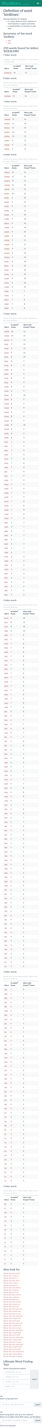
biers (6, 455)
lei (5, 1130)
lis (5, 1172)
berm (6, 618)
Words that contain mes (12, 1311)
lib (5, 1032)
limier (6, 270)
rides (6, 565)
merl (6, 788)
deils (6, 531)
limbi (6, 344)
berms (6, 340)
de (5, 1225)
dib (5, 1006)
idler (6, 523)
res (5, 1164)
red (5, 1108)
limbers (7, 128)
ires (5, 945)
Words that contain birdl (12, 1333)
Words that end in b (10, 1278)
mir (5, 1070)
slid (5, 907)
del (5, 1096)
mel (5, 1053)
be (5, 1204)
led (5, 1104)
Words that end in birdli (12, 1349)
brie (5, 720)
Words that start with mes (12, 1309)
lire (5, 919)
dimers (7, 257)
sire (5, 958)
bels (6, 728)
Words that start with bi (12, 1288)
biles (6, 450)
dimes (6, 416)
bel (5, 1024)
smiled (6, 249)
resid (6, 561)
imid (6, 690)
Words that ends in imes (12, 1328)
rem (5, 1057)
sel (5, 1155)
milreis (7, 145)
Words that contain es (11, 1297)
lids (5, 898)
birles (6, 261)
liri (5, 962)
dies (6, 860)
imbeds (7, 185)
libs (5, 745)
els (5, 1151)
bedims (7, 181)
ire (5, 1138)
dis (5, 1121)
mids (6, 707)
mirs (6, 818)
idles (6, 539)
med (6, 1011)
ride (5, 856)
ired (5, 852)
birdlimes (8, 73)
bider (6, 361)
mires (6, 506)
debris (6, 223)
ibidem (7, 172)
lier (5, 915)
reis (5, 949)
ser (5, 1168)
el (5, 1238)
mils (6, 809)
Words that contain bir (11, 1304)
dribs (6, 382)
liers (6, 582)
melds (6, 425)
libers (6, 266)
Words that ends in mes (12, 1314)
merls (6, 518)
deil (5, 826)
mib (5, 989)
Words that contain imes (12, 1326)
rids (5, 911)
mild (6, 699)
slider (6, 308)
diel (5, 835)
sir (5, 1176)
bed (5, 994)
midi (6, 694)
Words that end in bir (11, 1307)
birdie (6, 198)
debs (6, 652)
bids (6, 665)
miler (6, 480)
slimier (7, 149)
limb (6, 622)
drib (6, 660)
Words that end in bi (10, 1292)
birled (6, 202)
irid (5, 890)
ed (5, 1229)
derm (6, 686)
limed (6, 395)
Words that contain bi (11, 1290)
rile (5, 928)
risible (6, 140)
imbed (6, 336)
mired (6, 404)
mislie (6, 274)
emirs (6, 501)
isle (5, 932)
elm (5, 1049)
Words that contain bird (12, 1318)
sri (5, 1181)
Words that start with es (12, 1295)
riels (6, 586)
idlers (6, 300)
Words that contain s (11, 1283)
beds (6, 648)
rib (5, 1036)
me (5, 1217)
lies (5, 941)
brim (6, 626)
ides (6, 864)
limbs (6, 348)
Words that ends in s (10, 1285)
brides (6, 219)
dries (6, 556)
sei (5, 1147)
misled (6, 240)
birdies (7, 132)
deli (5, 830)
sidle (6, 548)
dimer (6, 399)
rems (6, 801)
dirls (6, 578)
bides (6, 374)
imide (6, 387)
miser (6, 510)
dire (5, 847)
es (5, 1251)
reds (6, 886)
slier (6, 595)
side (6, 869)
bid (5, 1002)
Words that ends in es (11, 1299)
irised (6, 295)
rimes (6, 514)
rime (6, 775)
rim (5, 1074)
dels (6, 873)
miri (5, 805)
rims (6, 822)
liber (6, 446)
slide (6, 552)
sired (6, 569)
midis (6, 438)
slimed (6, 244)
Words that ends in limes (12, 1342)
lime (9, 41)
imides (6, 232)
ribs (5, 754)
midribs (7, 119)
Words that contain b (11, 1276)
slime (6, 493)
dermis (7, 253)
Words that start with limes (13, 1337)
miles (6, 488)
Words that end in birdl (11, 1335)
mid (5, 1019)
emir (6, 767)
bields (6, 210)
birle (6, 442)
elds (6, 877)
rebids (6, 227)
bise (6, 724)
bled (6, 639)
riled (6, 527)
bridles (7, 136)
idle (5, 839)
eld (5, 1100)
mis (5, 1083)
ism (5, 1079)
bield (6, 357)
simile (6, 278)
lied (5, 843)
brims (6, 353)
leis (5, 937)
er (5, 1242)
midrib (6, 189)
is (5, 1259)
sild (5, 903)
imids (6, 433)
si (5, 1263)
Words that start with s (11, 1281)
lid (5, 1113)
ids (5, 1125)
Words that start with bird (12, 1316)
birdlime (7, 96)
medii (6, 391)
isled (6, 544)
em (5, 1212)
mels (6, 796)
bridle (6, 206)
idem (6, 677)
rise (5, 954)
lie (5, 1134)
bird (6, 656)
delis (6, 535)
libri (5, 472)
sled (6, 881)
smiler (6, 287)
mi (5, 1221)
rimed (6, 408)
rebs (6, 733)
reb (5, 1028)
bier (5, 716)
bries (6, 463)
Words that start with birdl (13, 1330)
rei (5, 1142)
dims (6, 703)
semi (6, 784)
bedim (6, 331)
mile (6, 762)
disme (6, 421)
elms (6, 792)
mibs (6, 631)
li (4, 1255)
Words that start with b (11, 1273)
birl (5, 741)
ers (5, 1159)
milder (6, 236)
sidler (6, 304)
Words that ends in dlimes (13, 1356)
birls (6, 476)
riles (6, 590)
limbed (7, 176)
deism (6, 412)
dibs (6, 669)
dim (5, 1015)
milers (6, 283)
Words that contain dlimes (13, 1354)
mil (5, 1066)
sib (5, 1045)
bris (5, 750)
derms (6, 429)
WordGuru (15, 3)
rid (5, 1117)
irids (6, 573)
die (5, 1091)
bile (5, 711)
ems (6, 1062)
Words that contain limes (12, 1340)
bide (6, 635)
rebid (6, 370)
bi (5, 1208)
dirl (5, 894)
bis (5, 1041)
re (5, 1246)
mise (6, 779)
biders (6, 215)
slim (6, 813)
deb (5, 998)
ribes (6, 467)
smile (6, 497)
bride (6, 365)
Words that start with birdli (13, 1344)
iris (5, 966)
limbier (7, 123)
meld (6, 682)
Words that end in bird (11, 1321)
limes (6, 484)
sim (5, 1087)
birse (6, 459)
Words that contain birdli (12, 1347)
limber (6, 193)
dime (6, 673)
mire (6, 771)
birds (6, 378)
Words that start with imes (13, 1323)
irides (6, 291)
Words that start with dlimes (13, 1351)
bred (6, 643)
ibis (5, 737)
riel (5, 924)
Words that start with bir (12, 1302)
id (5, 1234)
